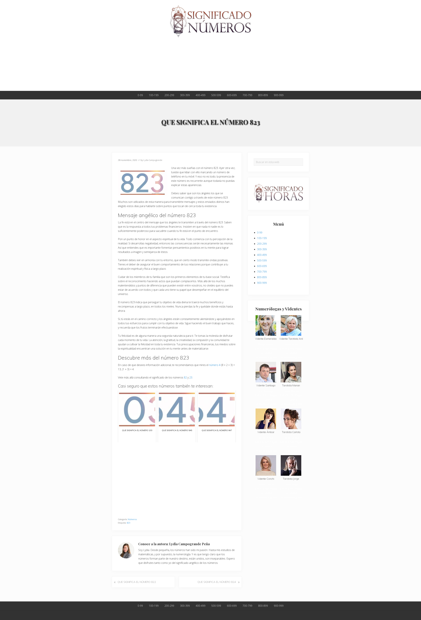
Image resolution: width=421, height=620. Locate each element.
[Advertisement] (210, 66)
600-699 (262, 266)
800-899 (262, 277)
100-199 (262, 238)
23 (190, 377)
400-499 (262, 255)
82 (185, 377)
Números (132, 519)
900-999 (262, 283)
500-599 (262, 260)
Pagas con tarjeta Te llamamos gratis (266, 353)
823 (128, 522)
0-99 (259, 232)
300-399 (262, 249)
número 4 (214, 365)
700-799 (262, 271)
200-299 (262, 244)
